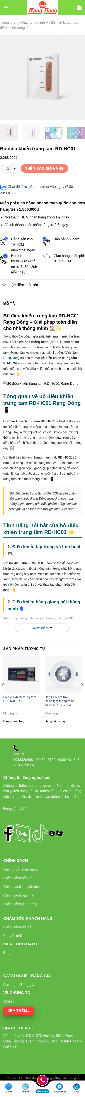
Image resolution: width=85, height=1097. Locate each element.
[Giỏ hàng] (79, 8)
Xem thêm (41, 628)
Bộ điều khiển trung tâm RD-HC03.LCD (19, 699)
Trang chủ (7, 22)
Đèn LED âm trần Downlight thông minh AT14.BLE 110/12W (60, 700)
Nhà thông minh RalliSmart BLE (45, 22)
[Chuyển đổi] (4, 285)
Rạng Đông (11, 358)
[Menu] (5, 7)
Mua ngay (10, 713)
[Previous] (7, 77)
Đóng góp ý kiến (16, 809)
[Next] (78, 77)
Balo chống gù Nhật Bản (50, 1078)
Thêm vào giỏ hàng (44, 168)
